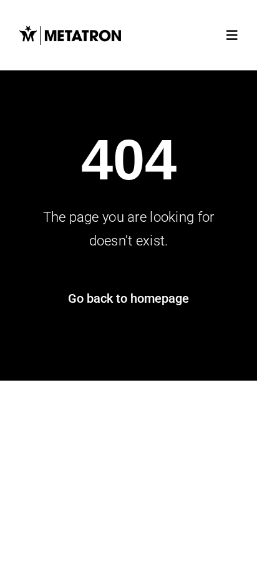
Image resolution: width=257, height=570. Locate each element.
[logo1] (70, 29)
